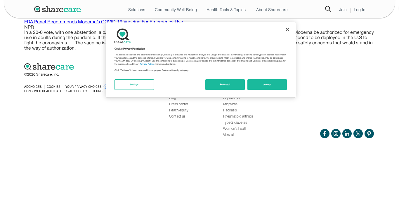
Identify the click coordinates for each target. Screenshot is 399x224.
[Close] (287, 29)
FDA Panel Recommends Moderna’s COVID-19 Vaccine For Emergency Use (103, 21)
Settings (134, 84)
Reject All (225, 84)
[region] (201, 60)
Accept (267, 84)
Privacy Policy (147, 64)
